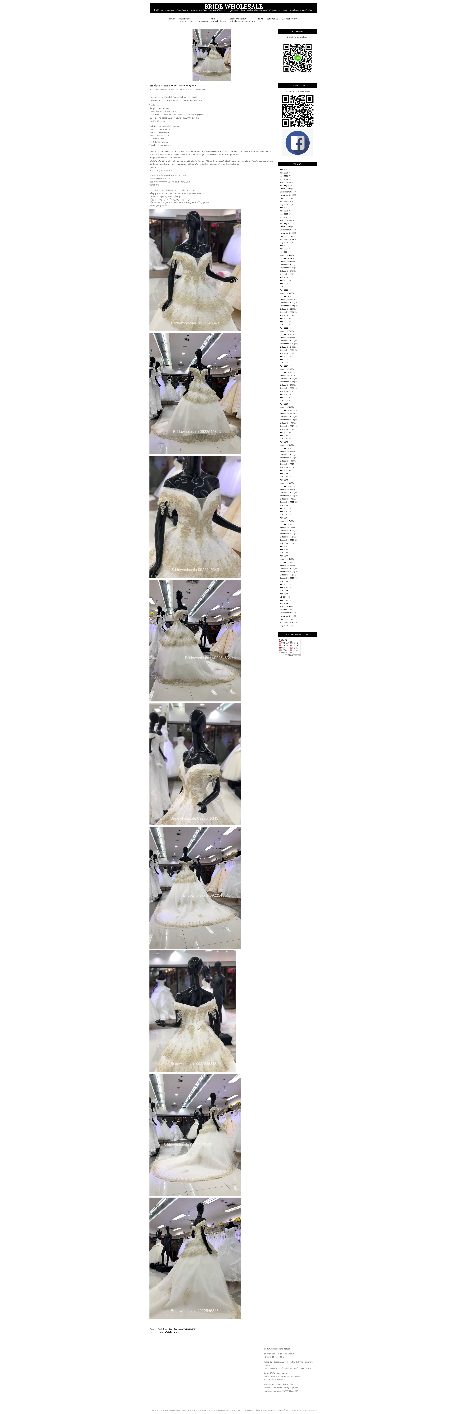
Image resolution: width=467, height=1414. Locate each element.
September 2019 (287, 426)
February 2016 (286, 562)
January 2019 (285, 451)
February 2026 (286, 185)
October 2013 (286, 619)
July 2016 (283, 546)
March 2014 (285, 606)
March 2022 (285, 331)
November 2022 (287, 305)
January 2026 (285, 188)
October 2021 (286, 347)
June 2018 (284, 473)
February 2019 (286, 448)
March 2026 (285, 182)
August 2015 (285, 581)
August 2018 (285, 467)
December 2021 (287, 340)
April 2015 (284, 594)
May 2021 (284, 362)
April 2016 (284, 556)
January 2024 (285, 261)
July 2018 (283, 470)
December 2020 (287, 378)
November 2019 (287, 419)
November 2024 (287, 233)
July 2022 (283, 318)
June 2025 (284, 211)
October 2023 (286, 271)
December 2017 (287, 492)
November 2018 (287, 457)
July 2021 (283, 356)
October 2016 (286, 537)
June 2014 (284, 600)
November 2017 (287, 495)
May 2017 (284, 514)
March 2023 (285, 293)
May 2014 (284, 603)
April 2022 (284, 328)
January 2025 (285, 226)
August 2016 (285, 543)
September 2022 (287, 312)
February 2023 (286, 296)
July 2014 (283, 597)
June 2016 (284, 549)
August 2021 (285, 353)
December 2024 (287, 230)
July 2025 (283, 207)
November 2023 (287, 267)
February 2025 (286, 223)
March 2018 (285, 483)
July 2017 (283, 508)
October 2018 (286, 461)
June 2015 (284, 587)
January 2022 (285, 337)
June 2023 (284, 283)
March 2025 (285, 220)
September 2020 (287, 388)
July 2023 (283, 280)
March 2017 (285, 521)
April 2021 (284, 366)
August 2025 (285, 204)
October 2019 (286, 423)
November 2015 (287, 571)
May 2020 (284, 400)
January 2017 (285, 527)
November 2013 (287, 616)
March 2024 (285, 255)
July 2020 (283, 394)
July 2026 (283, 169)
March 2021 (285, 369)
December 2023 (287, 264)
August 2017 (285, 505)
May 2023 (284, 286)
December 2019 (287, 416)
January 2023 (285, 299)
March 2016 (285, 559)
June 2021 (284, 359)
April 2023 (284, 290)
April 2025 (284, 217)
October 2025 (286, 198)
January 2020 (285, 413)
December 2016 (287, 530)
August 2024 (285, 242)
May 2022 (284, 324)
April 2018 (284, 480)
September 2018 (287, 464)
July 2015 (283, 584)
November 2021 (287, 343)
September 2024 (287, 239)
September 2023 (287, 274)
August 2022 (285, 315)
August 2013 (285, 625)
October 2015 (286, 575)
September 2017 (287, 502)
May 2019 (284, 438)
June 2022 (284, 321)
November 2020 (287, 381)
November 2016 (287, 533)
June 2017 (284, 511)
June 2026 (284, 173)
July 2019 (283, 432)
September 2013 (287, 622)
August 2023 (285, 277)
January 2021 (285, 375)
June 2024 (284, 248)
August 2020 (285, 391)
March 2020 (285, 407)
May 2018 (284, 476)
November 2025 (287, 195)
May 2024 (284, 252)
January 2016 (285, 565)
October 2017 (286, 499)
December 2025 (287, 192)
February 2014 (286, 609)
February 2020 (286, 410)
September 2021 (287, 350)
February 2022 (286, 334)
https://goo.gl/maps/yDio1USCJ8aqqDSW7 (282, 1391)
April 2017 (284, 518)
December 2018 (287, 454)
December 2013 (287, 612)
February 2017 (286, 524)
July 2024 (283, 245)
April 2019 (284, 442)
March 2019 (285, 445)
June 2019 (284, 435)
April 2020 (284, 404)
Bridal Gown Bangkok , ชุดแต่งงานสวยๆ (179, 1329)
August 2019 (285, 429)
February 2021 (286, 372)
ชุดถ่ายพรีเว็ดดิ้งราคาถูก (169, 1332)
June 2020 (284, 397)
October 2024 (286, 236)
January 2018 (285, 489)
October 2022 (286, 309)
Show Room (200, 89)
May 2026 (284, 176)
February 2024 (286, 258)
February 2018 (286, 486)
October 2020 (286, 385)
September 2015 (287, 578)
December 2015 (287, 568)
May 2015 (284, 590)
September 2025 (287, 201)
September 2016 (287, 540)
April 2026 (284, 179)
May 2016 (284, 552)
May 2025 (284, 214)
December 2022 (287, 302)
